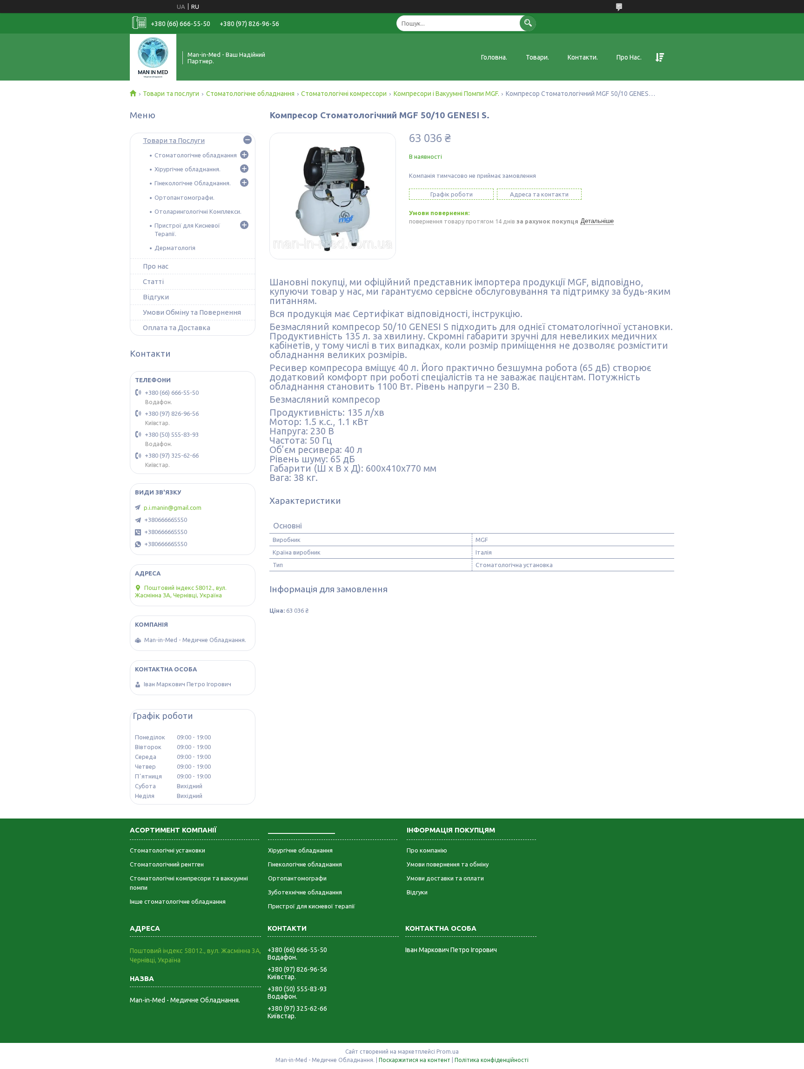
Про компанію (427, 850)
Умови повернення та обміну (448, 864)
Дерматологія (174, 247)
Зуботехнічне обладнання (305, 892)
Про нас (155, 266)
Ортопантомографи (297, 878)
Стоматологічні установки (167, 850)
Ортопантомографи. (184, 197)
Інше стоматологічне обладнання (178, 901)
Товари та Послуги (174, 140)
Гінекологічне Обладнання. (192, 183)
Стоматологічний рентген (167, 864)
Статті (153, 281)
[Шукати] (528, 23)
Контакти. (583, 57)
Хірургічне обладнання (300, 850)
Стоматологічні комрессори (344, 93)
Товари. (537, 57)
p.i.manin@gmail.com (172, 507)
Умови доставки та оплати (445, 878)
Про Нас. (629, 57)
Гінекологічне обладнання (305, 864)
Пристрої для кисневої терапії (311, 906)
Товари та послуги (171, 93)
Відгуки (156, 297)
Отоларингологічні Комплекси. (197, 211)
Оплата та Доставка (176, 328)
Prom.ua (447, 1052)
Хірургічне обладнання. (187, 169)
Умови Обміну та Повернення (192, 312)
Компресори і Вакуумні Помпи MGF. (446, 93)
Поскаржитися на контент (414, 1060)
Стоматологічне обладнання (250, 93)
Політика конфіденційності (492, 1060)
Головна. (494, 57)
